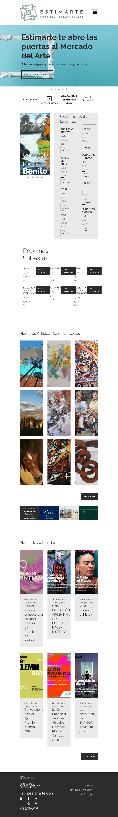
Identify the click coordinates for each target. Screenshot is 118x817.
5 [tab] (66, 89)
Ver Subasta (43, 271)
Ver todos (89, 496)
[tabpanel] (59, 55)
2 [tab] (55, 89)
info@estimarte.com (31, 793)
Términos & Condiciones (81, 790)
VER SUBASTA (63, 149)
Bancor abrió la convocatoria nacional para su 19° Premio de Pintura (31, 623)
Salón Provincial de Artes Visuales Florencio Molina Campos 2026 (59, 725)
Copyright (88, 794)
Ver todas (89, 756)
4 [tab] (63, 89)
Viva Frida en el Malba (86, 610)
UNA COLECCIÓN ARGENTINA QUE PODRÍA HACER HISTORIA (59, 619)
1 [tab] (51, 89)
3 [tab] (59, 89)
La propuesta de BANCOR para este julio (87, 720)
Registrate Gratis (37, 74)
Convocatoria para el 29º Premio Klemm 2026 (31, 720)
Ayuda (90, 785)
